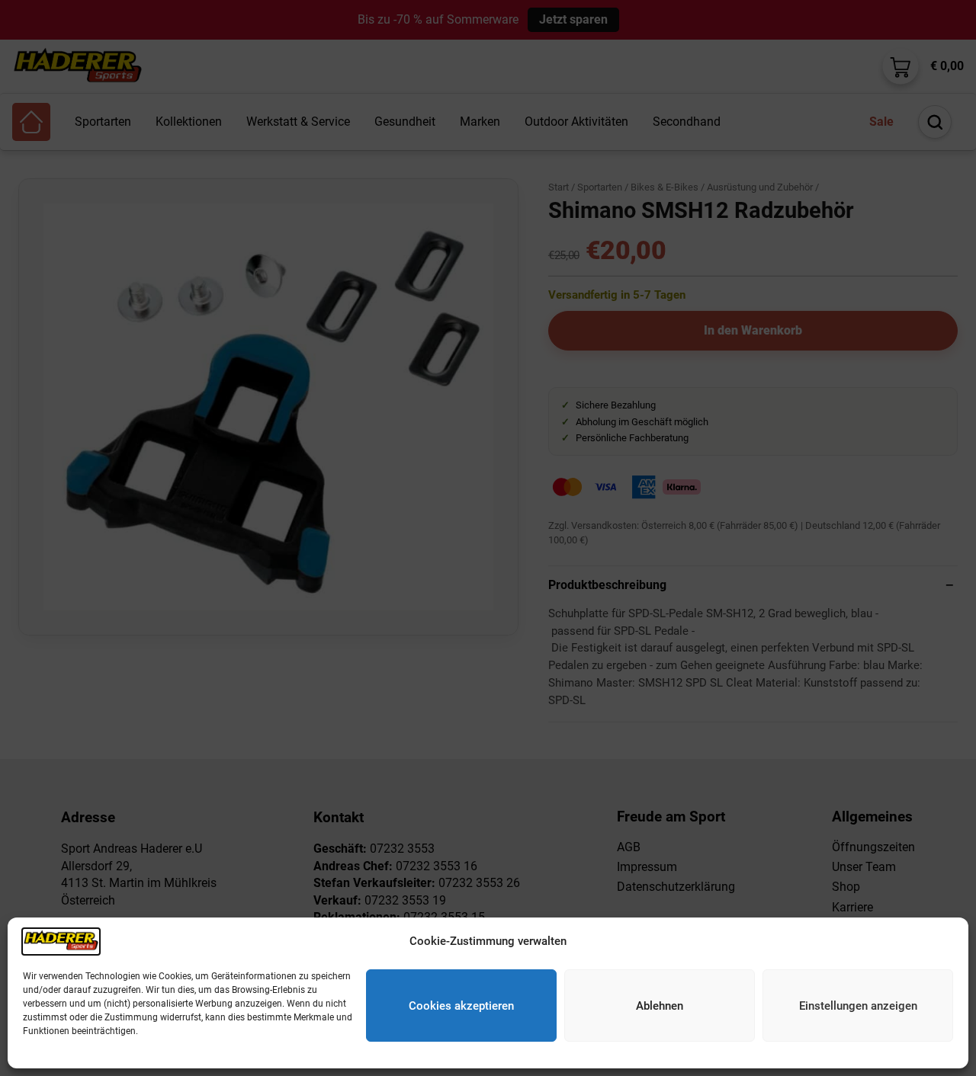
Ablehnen (659, 1006)
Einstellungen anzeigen (858, 1006)
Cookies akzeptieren (461, 1006)
